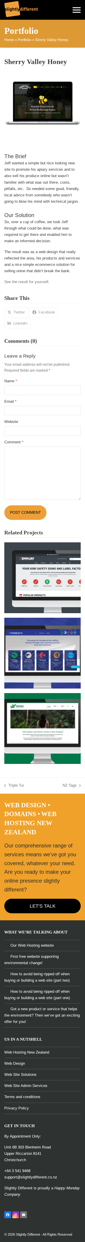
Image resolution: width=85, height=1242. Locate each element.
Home (9, 40)
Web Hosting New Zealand (26, 1052)
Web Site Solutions (20, 1074)
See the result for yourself (26, 282)
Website (11, 422)
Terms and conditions (22, 1097)
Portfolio (24, 40)
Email (10, 401)
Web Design (14, 1063)
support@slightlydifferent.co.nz (30, 1177)
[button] (77, 10)
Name (10, 381)
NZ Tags (70, 786)
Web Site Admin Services (25, 1086)
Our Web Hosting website (32, 945)
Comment (13, 442)
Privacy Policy (16, 1108)
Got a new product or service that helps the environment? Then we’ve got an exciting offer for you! (42, 1015)
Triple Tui (14, 786)
